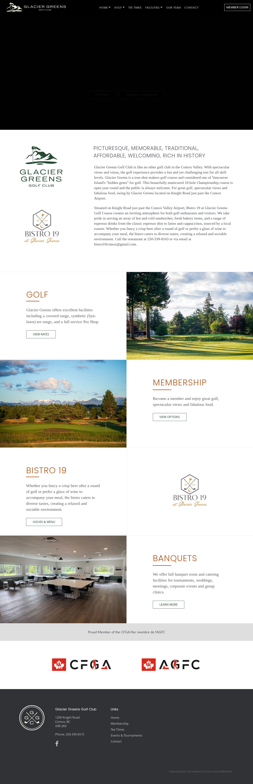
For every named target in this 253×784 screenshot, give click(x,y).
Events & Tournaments (126, 735)
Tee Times (135, 7)
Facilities (152, 7)
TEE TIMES (102, 86)
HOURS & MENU (44, 522)
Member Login (237, 7)
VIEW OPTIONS (169, 417)
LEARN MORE (168, 605)
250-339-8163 (158, 239)
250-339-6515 (75, 734)
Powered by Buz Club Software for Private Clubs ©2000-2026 (200, 771)
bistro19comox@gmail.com (115, 244)
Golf (118, 7)
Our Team (173, 7)
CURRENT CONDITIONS (142, 86)
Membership (120, 724)
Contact (191, 7)
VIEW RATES (41, 334)
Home (103, 7)
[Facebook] (57, 745)
